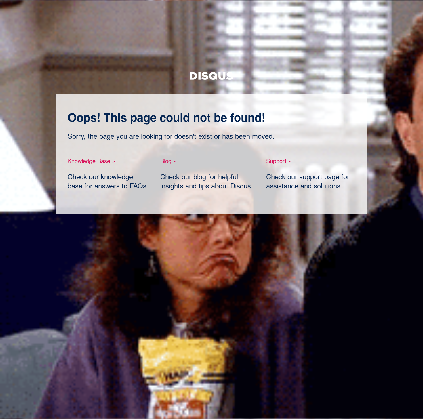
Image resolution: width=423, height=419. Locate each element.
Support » (278, 161)
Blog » (168, 161)
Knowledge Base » (91, 161)
